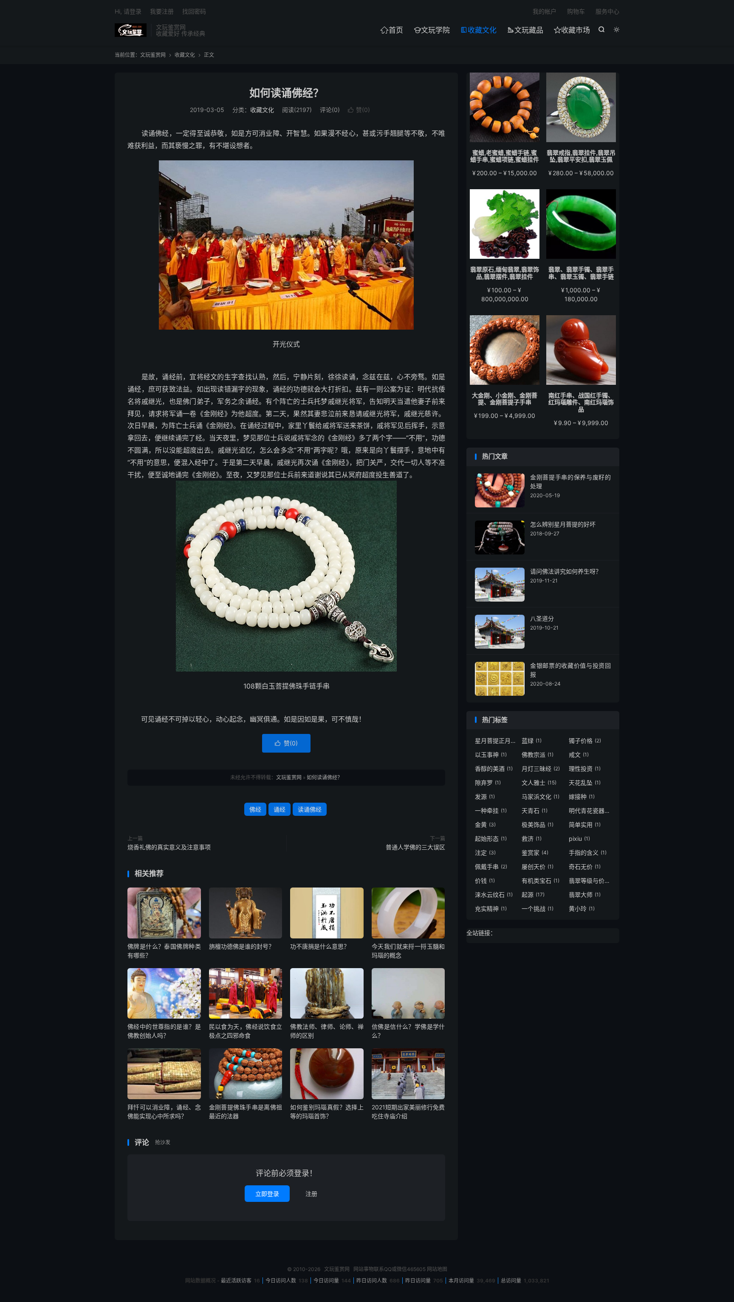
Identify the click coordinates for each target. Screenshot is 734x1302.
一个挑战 (537, 908)
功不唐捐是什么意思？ (320, 946)
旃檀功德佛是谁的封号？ (241, 946)
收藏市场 (572, 30)
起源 (533, 894)
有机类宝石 (540, 880)
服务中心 (607, 11)
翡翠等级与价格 (590, 880)
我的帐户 (544, 11)
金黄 (485, 824)
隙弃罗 (488, 782)
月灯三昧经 (541, 768)
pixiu (579, 838)
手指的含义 (588, 852)
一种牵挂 (491, 810)
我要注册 (162, 11)
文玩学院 (432, 30)
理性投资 (585, 768)
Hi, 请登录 (128, 11)
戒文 (579, 754)
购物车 (576, 11)
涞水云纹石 (494, 894)
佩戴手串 (491, 866)
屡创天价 (537, 866)
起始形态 (491, 838)
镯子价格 (585, 740)
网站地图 (437, 1269)
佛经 (255, 809)
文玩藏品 (525, 30)
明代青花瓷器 (590, 810)
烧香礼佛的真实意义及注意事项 (169, 847)
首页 (391, 30)
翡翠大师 (585, 894)
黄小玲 (582, 908)
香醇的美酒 (494, 768)
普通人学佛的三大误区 (415, 847)
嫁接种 (582, 796)
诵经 (279, 809)
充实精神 (491, 908)
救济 (532, 838)
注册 (311, 1193)
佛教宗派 (537, 754)
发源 (485, 796)
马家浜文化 (540, 796)
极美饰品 (537, 824)
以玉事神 (491, 754)
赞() (359, 109)
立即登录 (267, 1193)
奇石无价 (585, 866)
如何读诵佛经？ (286, 93)
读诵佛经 (310, 809)
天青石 (535, 810)
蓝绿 (532, 740)
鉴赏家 (535, 852)
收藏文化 (478, 30)
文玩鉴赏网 (131, 30)
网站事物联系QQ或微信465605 (389, 1269)
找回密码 (194, 11)
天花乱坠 (585, 782)
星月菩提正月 (496, 740)
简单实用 (585, 824)
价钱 (485, 880)
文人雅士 (539, 782)
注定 (485, 852)
